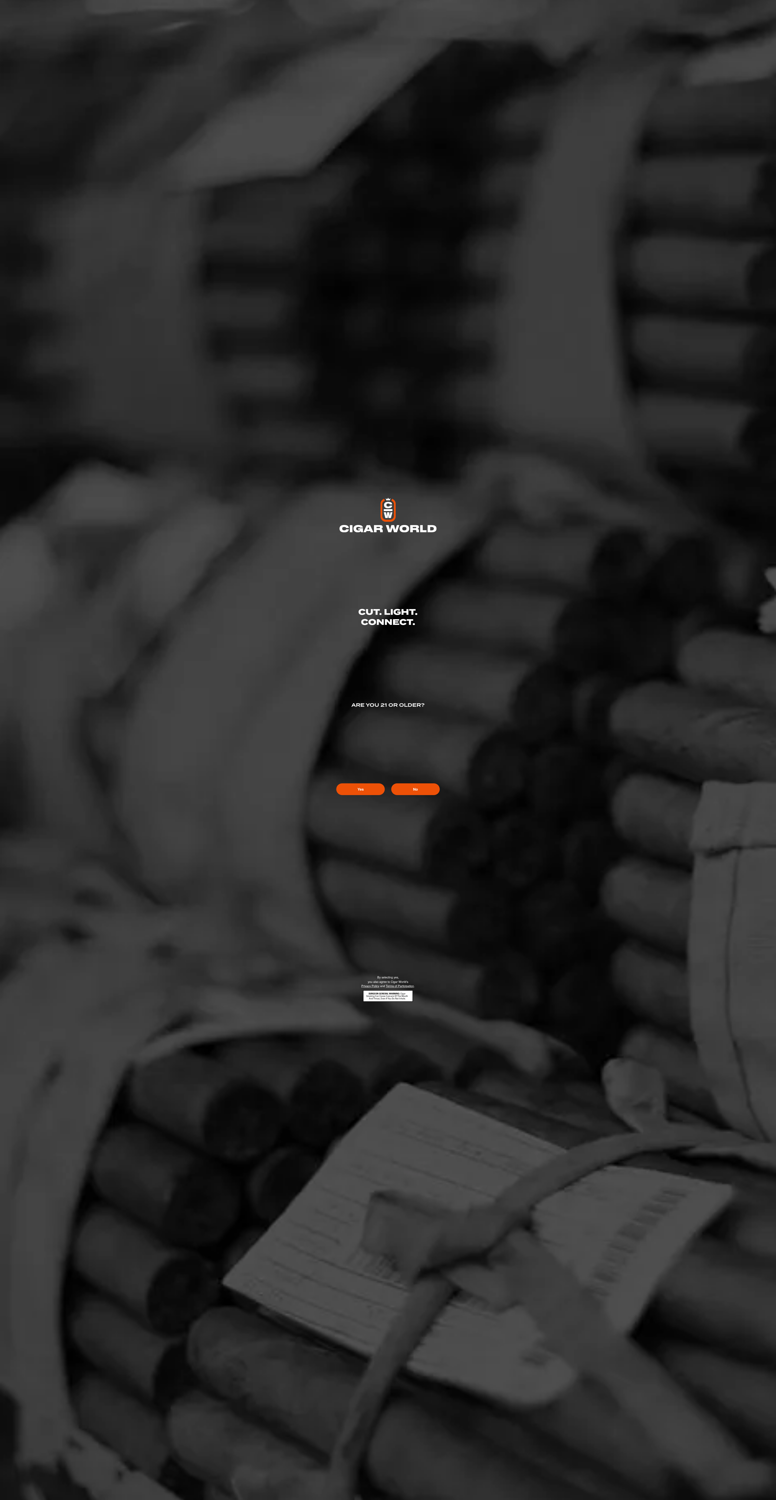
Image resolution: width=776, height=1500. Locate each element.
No (415, 789)
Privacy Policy (370, 986)
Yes (360, 789)
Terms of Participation (400, 986)
